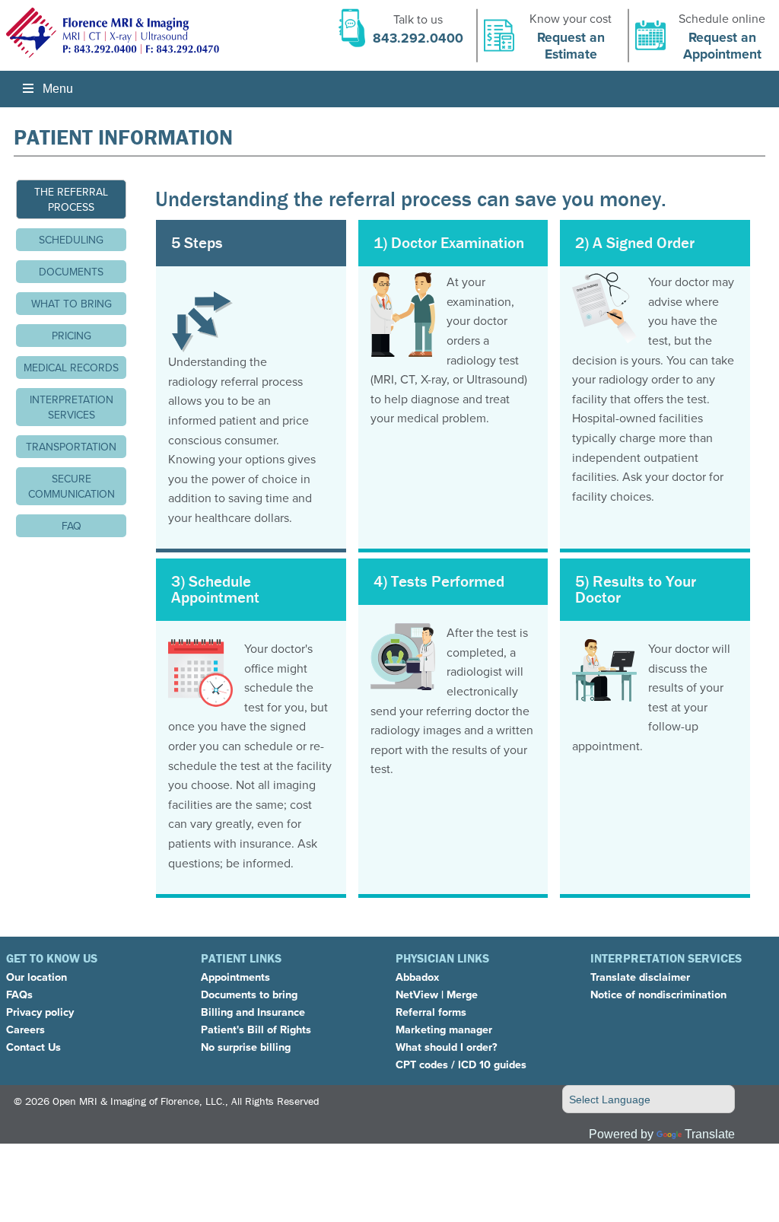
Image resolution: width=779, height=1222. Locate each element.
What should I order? (447, 1047)
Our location (36, 977)
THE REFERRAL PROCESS (71, 199)
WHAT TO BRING (71, 303)
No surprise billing (246, 1047)
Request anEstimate (571, 44)
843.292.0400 (418, 36)
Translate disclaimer (640, 977)
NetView (417, 994)
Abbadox (417, 977)
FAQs (19, 994)
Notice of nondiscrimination (658, 994)
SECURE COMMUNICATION (71, 486)
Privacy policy (40, 1012)
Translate (710, 1134)
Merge (462, 994)
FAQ (71, 525)
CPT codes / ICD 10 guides (461, 1064)
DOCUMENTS (71, 271)
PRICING (71, 335)
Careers (25, 1029)
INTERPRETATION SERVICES (71, 407)
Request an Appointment (722, 44)
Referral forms (431, 1012)
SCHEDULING (71, 239)
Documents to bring (249, 994)
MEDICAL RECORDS (71, 367)
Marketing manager (444, 1029)
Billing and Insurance (253, 1012)
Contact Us (33, 1047)
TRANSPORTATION (71, 446)
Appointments (235, 977)
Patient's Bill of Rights (256, 1029)
